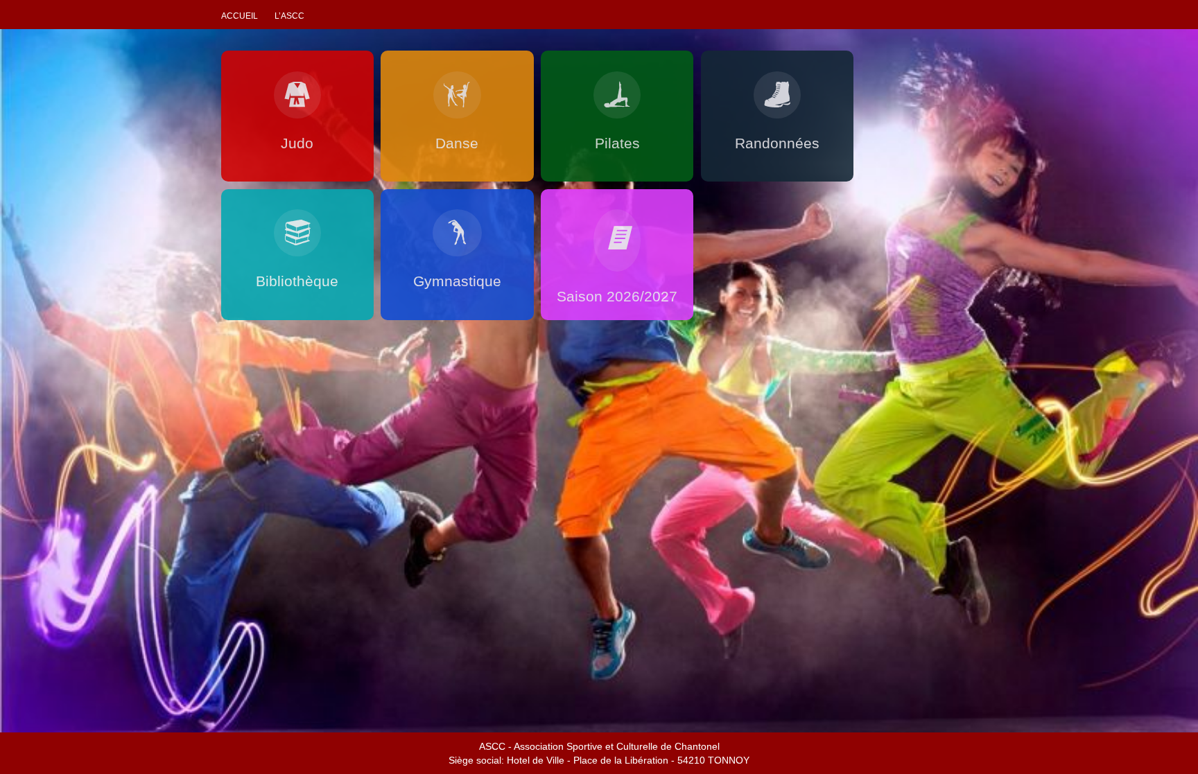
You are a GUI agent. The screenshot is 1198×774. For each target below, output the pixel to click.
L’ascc (289, 16)
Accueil (239, 16)
